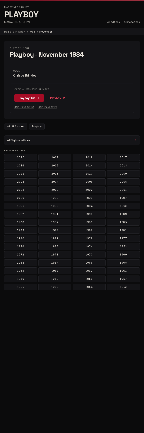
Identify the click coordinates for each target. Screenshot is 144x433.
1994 (89, 205)
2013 (123, 165)
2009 (123, 173)
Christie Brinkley (25, 75)
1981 (123, 230)
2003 (54, 189)
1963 (54, 270)
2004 (20, 189)
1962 (89, 270)
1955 (54, 286)
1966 (89, 262)
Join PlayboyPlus (24, 106)
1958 (89, 278)
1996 (20, 205)
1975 (54, 246)
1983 (54, 230)
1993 (123, 205)
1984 (32, 31)
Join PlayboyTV (47, 106)
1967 (54, 262)
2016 (20, 165)
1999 (54, 197)
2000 (20, 197)
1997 (123, 197)
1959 (54, 278)
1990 (89, 214)
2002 (89, 189)
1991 (54, 214)
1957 (123, 278)
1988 (20, 222)
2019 (54, 157)
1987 (54, 222)
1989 (123, 214)
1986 (89, 222)
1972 (20, 254)
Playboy (20, 31)
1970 (89, 254)
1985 (123, 222)
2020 (20, 157)
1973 (123, 246)
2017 (123, 157)
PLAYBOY (21, 14)
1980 (20, 238)
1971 (54, 254)
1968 (20, 262)
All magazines (132, 21)
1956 (20, 286)
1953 (123, 286)
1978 (89, 238)
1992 (20, 214)
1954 (89, 286)
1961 (123, 270)
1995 (54, 205)
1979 (54, 238)
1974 (89, 246)
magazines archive (16, 7)
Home (7, 31)
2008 (20, 181)
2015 (54, 165)
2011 (54, 173)
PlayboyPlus (27, 98)
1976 (20, 246)
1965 (123, 262)
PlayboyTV (57, 98)
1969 (123, 254)
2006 (89, 181)
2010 (89, 173)
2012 (20, 173)
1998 (89, 197)
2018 (89, 157)
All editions (113, 21)
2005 (123, 181)
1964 (20, 270)
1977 (123, 238)
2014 (89, 165)
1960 (20, 278)
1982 (89, 230)
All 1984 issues (15, 126)
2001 (123, 189)
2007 (54, 181)
